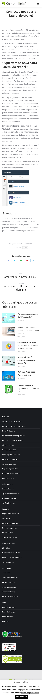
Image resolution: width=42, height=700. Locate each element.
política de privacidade (29, 693)
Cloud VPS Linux (8, 445)
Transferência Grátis (9, 537)
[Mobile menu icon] (38, 3)
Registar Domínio (8, 478)
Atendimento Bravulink (10, 523)
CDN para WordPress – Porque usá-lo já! (27, 373)
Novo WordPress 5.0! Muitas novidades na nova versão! (28, 330)
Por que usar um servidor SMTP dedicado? (28, 315)
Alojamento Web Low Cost (11, 421)
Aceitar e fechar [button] (21, 697)
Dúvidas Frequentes (9, 528)
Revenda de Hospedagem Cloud (13, 436)
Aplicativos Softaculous (10, 494)
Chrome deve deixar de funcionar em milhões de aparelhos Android (28, 345)
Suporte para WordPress (11, 454)
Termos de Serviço (9, 592)
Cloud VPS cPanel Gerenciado (12, 440)
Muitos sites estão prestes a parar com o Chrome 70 (26, 360)
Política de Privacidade (10, 596)
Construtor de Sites (9, 464)
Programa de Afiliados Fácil (11, 557)
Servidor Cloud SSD (9, 450)
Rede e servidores (8, 582)
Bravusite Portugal (8, 612)
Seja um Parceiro (8, 562)
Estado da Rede (8, 533)
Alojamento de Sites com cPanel (13, 426)
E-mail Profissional (8, 431)
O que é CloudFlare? (9, 498)
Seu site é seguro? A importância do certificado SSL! (28, 388)
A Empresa (6, 573)
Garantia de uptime (9, 587)
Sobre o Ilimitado (8, 489)
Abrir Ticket (6, 518)
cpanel (25, 247)
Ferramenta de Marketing (11, 473)
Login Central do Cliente (10, 514)
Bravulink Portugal (8, 607)
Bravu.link (5, 621)
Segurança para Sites (10, 469)
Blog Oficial (6, 548)
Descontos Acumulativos (11, 553)
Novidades (19, 244)
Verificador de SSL (8, 503)
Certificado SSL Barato (10, 459)
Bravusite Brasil (7, 617)
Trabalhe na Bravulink (10, 578)
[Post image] (8, 318)
